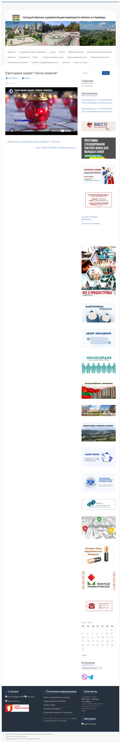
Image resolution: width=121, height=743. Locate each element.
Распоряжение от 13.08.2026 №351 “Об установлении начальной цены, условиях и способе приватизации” (97, 110)
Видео (35, 57)
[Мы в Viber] (84, 679)
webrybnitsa (13, 78)
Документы (24, 57)
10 (83, 637)
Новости (11, 52)
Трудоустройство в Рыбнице (54, 701)
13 (98, 637)
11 (88, 637)
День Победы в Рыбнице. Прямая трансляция (57, 148)
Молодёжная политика (17, 62)
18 (88, 641)
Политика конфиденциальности (44, 62)
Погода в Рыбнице (90, 217)
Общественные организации (99, 52)
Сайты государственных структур (56, 697)
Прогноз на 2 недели (91, 223)
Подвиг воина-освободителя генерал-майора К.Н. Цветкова (32, 142)
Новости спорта (81, 62)
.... (82, 116)
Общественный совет (100, 57)
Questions (66, 62)
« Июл (84, 655)
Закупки (10, 57)
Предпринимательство (77, 57)
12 (93, 637)
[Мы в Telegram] (90, 679)
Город (52, 52)
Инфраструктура (75, 52)
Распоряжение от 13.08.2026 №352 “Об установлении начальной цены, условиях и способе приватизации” (97, 101)
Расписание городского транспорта (57, 712)
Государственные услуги (53, 57)
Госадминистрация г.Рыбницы (32, 52)
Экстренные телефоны (52, 709)
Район (61, 52)
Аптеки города (49, 705)
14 (103, 637)
